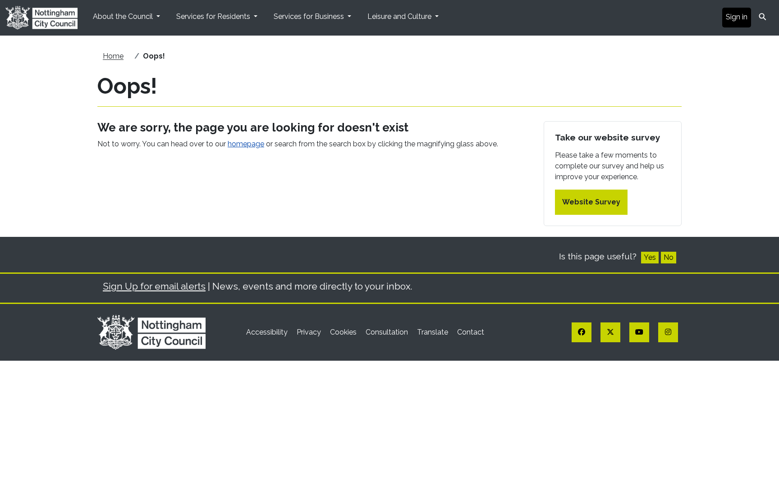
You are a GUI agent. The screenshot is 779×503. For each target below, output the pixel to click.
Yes (650, 257)
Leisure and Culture (400, 16)
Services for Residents (214, 16)
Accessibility (267, 332)
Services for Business (310, 16)
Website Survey (591, 202)
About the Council (124, 16)
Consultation (388, 332)
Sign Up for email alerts (154, 286)
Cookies (344, 332)
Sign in (736, 17)
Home (113, 56)
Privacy (310, 332)
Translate (433, 332)
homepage (246, 144)
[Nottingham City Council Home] (151, 331)
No (669, 257)
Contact (470, 332)
